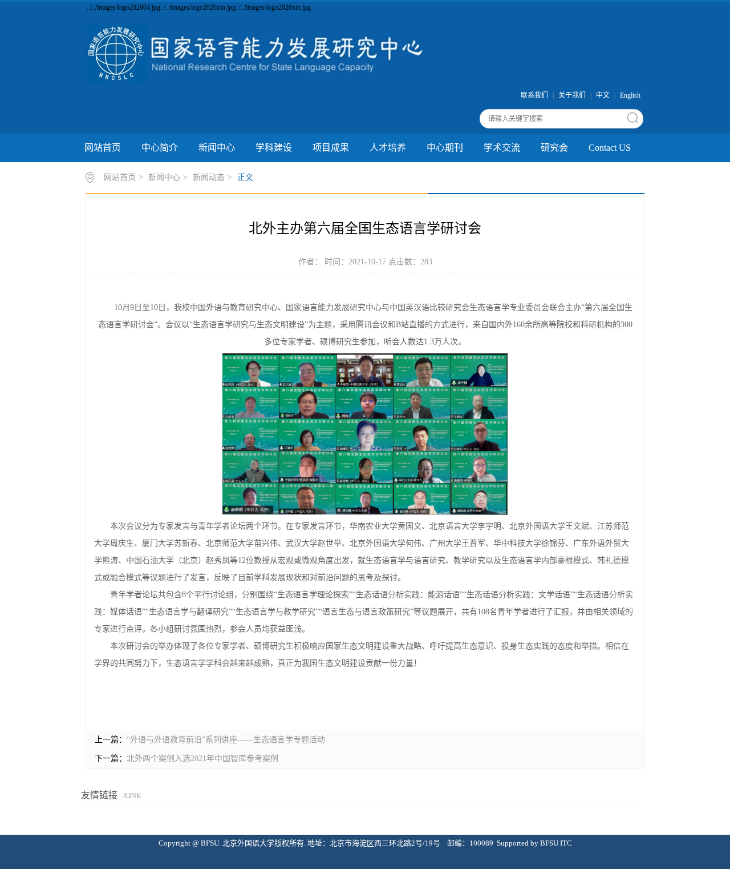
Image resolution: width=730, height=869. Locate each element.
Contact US (610, 147)
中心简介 (159, 147)
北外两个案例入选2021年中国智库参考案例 (202, 758)
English (630, 95)
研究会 (554, 147)
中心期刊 (445, 147)
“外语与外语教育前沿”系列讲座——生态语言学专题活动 (226, 739)
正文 (245, 177)
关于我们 (572, 95)
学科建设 (274, 147)
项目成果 (331, 147)
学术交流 (502, 147)
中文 (603, 95)
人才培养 (388, 147)
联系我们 (534, 95)
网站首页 (102, 147)
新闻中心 (216, 147)
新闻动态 (209, 177)
